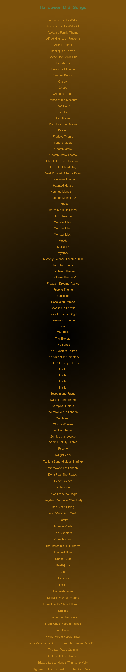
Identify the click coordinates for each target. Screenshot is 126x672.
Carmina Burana (63, 75)
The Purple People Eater (63, 363)
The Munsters (63, 532)
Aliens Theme (63, 44)
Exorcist (63, 519)
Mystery (63, 252)
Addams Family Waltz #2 (63, 26)
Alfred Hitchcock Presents (63, 38)
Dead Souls (63, 106)
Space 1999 (63, 558)
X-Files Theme (63, 430)
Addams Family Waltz (63, 20)
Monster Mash (63, 222)
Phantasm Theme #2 (63, 277)
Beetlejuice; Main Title (63, 57)
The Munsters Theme (63, 350)
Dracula (63, 130)
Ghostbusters (63, 148)
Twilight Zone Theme (63, 399)
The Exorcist (63, 338)
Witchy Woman (63, 424)
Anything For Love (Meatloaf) (63, 500)
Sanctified (63, 295)
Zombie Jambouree (63, 436)
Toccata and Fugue (63, 393)
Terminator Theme (63, 320)
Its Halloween (63, 216)
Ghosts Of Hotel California (63, 161)
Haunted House (63, 185)
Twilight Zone (63, 455)
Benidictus (63, 63)
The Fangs (63, 344)
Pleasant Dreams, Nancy (63, 283)
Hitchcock (63, 578)
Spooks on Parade (63, 301)
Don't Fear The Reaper (63, 474)
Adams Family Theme (63, 442)
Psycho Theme (63, 289)
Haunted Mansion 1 (63, 191)
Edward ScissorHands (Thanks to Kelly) (63, 662)
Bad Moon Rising (63, 507)
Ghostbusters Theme (63, 155)
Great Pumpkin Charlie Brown (63, 173)
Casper (63, 81)
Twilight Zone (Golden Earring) (63, 461)
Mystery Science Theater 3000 (63, 259)
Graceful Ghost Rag (63, 167)
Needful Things (63, 265)
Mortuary (63, 246)
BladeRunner (63, 630)
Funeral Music (63, 142)
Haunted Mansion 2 (63, 197)
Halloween (63, 487)
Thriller (63, 369)
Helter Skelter (63, 481)
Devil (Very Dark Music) (63, 513)
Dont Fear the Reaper (63, 124)
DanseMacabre (63, 591)
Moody (63, 240)
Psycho (63, 448)
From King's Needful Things (63, 623)
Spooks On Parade (63, 308)
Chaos (63, 87)
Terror (63, 326)
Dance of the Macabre (63, 99)
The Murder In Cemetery (63, 357)
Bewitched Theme (63, 69)
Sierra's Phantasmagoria (63, 597)
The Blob (63, 332)
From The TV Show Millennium (63, 604)
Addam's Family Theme (63, 32)
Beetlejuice (63, 565)
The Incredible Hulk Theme (63, 545)
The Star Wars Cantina (63, 649)
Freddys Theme (63, 136)
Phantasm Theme (63, 271)
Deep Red (63, 112)
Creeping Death (63, 93)
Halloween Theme (63, 179)
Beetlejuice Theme (63, 50)
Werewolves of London (63, 468)
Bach (63, 571)
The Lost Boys (63, 552)
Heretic (63, 204)
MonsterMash (63, 526)
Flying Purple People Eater (63, 636)
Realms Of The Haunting (63, 656)
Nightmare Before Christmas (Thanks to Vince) (63, 669)
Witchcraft (63, 418)
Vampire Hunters (63, 406)
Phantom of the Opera (63, 617)
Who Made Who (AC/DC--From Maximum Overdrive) (63, 643)
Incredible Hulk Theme (63, 210)
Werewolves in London (63, 412)
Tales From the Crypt (63, 314)
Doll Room (63, 118)
